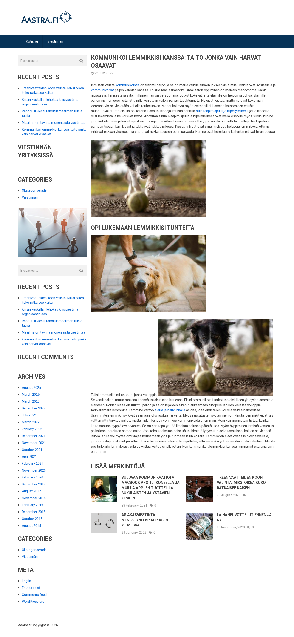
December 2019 (33, 484)
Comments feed (34, 595)
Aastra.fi (24, 625)
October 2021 (32, 450)
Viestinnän (55, 41)
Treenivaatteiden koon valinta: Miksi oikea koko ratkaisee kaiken (241, 482)
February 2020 (32, 477)
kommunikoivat (102, 90)
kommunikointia (127, 85)
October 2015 (32, 519)
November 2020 (34, 470)
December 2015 (33, 512)
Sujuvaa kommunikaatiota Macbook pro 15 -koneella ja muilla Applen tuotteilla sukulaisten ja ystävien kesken (151, 487)
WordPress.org (33, 602)
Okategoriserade (34, 190)
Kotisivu (32, 41)
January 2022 (32, 429)
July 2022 (29, 415)
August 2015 (31, 526)
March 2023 (31, 401)
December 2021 (33, 436)
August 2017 (31, 491)
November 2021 (34, 443)
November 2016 (34, 498)
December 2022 (33, 408)
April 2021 (29, 457)
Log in (26, 581)
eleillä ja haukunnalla (170, 410)
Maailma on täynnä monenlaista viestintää (53, 123)
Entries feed (31, 588)
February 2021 (32, 463)
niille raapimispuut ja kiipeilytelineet (222, 111)
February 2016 (32, 505)
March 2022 (31, 422)
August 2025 (31, 388)
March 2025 (31, 394)
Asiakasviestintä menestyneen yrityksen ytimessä (145, 520)
